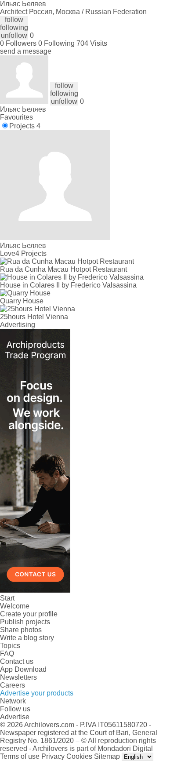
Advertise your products (36, 693)
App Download (23, 669)
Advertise (14, 717)
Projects (24, 126)
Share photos (21, 630)
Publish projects (25, 622)
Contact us (16, 661)
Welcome (14, 606)
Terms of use (20, 756)
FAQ (7, 653)
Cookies (79, 756)
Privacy (53, 756)
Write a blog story (27, 637)
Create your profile (29, 614)
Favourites (16, 117)
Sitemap (107, 756)
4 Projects (31, 253)
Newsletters (18, 677)
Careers (12, 685)
